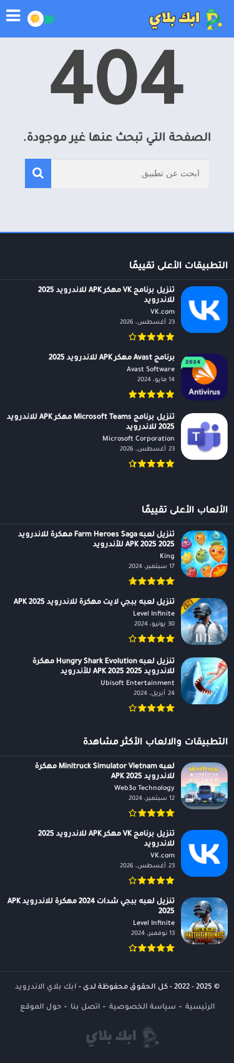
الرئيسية (200, 1008)
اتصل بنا (85, 1008)
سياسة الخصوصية (142, 1008)
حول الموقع (40, 1008)
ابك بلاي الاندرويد (45, 988)
